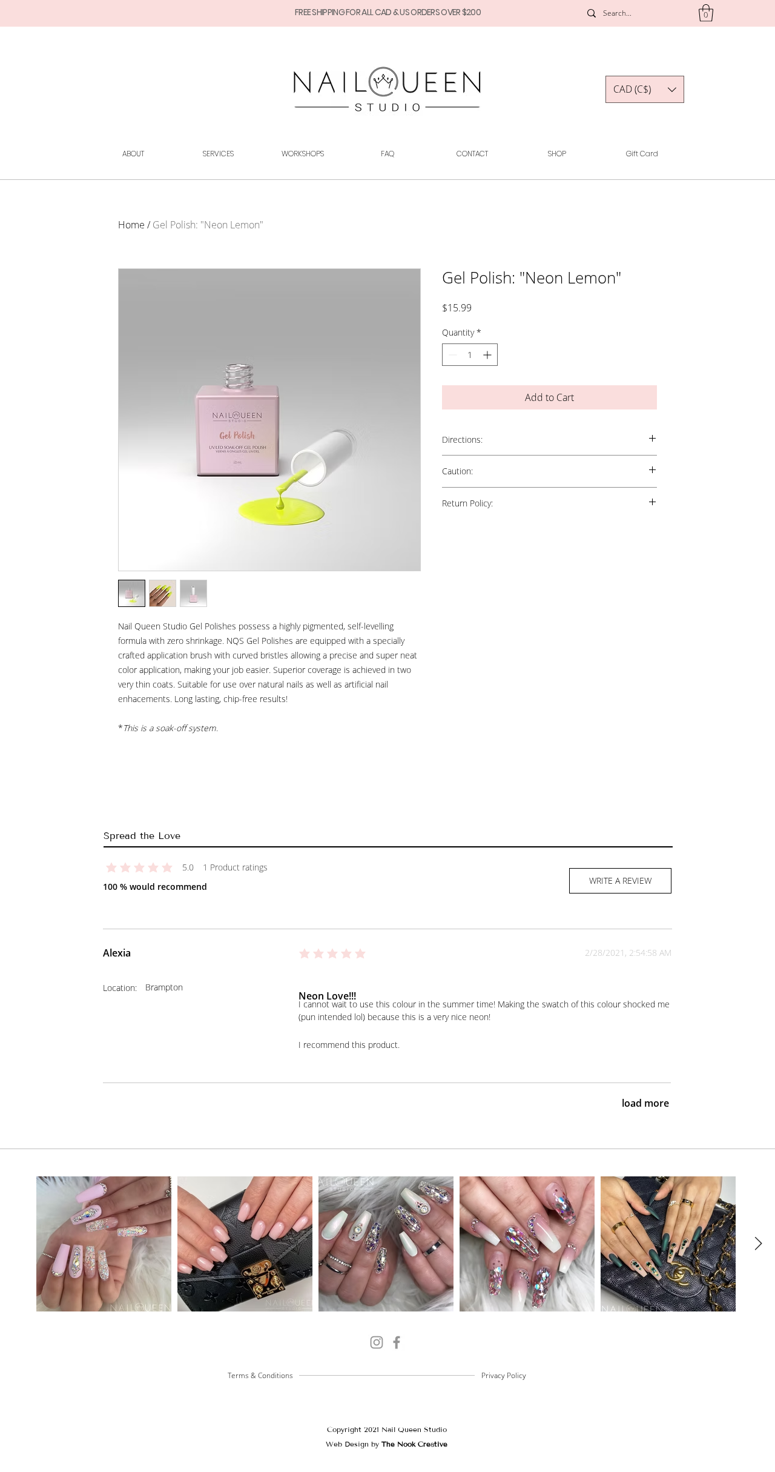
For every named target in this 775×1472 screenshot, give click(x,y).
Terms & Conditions (260, 1375)
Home (131, 224)
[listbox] (644, 89)
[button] (706, 13)
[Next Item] (758, 1244)
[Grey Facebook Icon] (396, 1342)
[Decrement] (451, 354)
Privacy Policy (503, 1375)
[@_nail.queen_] (376, 1342)
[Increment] (488, 354)
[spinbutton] (470, 354)
